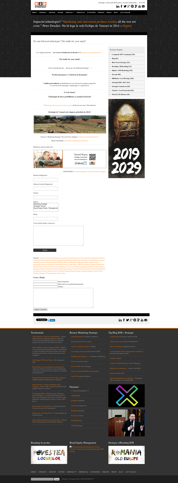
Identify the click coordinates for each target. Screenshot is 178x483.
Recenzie (74, 366)
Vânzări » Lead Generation (121, 90)
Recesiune (44, 271)
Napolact (101, 267)
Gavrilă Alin (75, 406)
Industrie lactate (38, 267)
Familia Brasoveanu (61, 264)
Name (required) (63, 281)
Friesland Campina (89, 264)
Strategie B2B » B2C (119, 82)
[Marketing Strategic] (45, 204)
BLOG (116, 12)
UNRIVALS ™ (69, 12)
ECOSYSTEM (91, 12)
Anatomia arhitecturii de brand (81, 341)
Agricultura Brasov (98, 258)
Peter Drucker (82, 269)
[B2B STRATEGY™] (40, 9)
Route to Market (58, 271)
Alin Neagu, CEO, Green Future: (42, 360)
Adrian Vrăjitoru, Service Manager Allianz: (46, 347)
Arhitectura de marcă (116, 341)
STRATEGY (42, 12)
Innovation (48, 267)
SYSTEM (60, 12)
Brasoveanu (98, 260)
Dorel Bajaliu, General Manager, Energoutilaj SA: (48, 367)
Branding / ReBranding (120, 66)
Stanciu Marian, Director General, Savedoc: (46, 420)
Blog (113, 58)
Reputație (113, 373)
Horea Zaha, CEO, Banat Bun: (42, 406)
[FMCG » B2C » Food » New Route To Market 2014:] (69, 133)
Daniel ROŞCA (58, 262)
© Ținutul (74, 391)
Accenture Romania (53, 258)
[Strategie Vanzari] (45, 206)
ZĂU (72, 425)
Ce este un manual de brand (80, 346)
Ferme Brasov (73, 264)
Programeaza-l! (94, 137)
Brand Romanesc (67, 260)
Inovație (115, 74)
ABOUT (34, 12)
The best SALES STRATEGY (80, 371)
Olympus (36, 269)
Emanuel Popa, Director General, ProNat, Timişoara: (49, 378)
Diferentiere (73, 262)
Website (60, 287)
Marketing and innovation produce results (89, 21)
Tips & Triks (75, 376)
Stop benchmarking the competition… (122, 378)
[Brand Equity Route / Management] (45, 208)
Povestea (74, 416)
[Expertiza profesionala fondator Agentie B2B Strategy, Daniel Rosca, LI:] (69, 168)
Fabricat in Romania (47, 264)
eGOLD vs (113, 358)
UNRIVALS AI (80, 12)
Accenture (42, 258)
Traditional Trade (45, 273)
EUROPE (74, 401)
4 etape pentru (114, 336)
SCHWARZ (75, 420)
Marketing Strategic (81, 267)
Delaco (66, 262)
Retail (50, 271)
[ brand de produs (76, 336)
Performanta (54, 269)
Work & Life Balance (119, 94)
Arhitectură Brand (47, 260)
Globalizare (100, 264)
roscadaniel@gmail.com (82, 171)
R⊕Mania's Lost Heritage (121, 78)
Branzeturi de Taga (87, 260)
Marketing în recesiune (66, 267)
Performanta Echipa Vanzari (68, 269)
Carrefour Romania (46, 262)
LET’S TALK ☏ (125, 12)
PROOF (109, 12)
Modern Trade (93, 267)
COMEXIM (75, 396)
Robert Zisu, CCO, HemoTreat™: (43, 413)
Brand (59, 260)
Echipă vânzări (88, 262)
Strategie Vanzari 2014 (94, 271)
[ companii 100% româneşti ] (122, 54)
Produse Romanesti (93, 269)
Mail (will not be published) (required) (70, 284)
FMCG (80, 264)
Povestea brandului (77, 361)
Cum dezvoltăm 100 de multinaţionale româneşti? (126, 351)
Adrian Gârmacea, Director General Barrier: (46, 336)
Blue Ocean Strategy (119, 62)
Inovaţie (55, 267)
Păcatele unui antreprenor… (119, 368)
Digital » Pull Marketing (120, 70)
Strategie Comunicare (119, 86)
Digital (127, 25)
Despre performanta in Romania (77, 141)
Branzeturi (77, 260)
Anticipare (36, 260)
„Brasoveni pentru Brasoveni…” (92, 52)
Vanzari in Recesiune (58, 273)
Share (52, 320)
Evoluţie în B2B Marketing (119, 363)
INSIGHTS (101, 12)
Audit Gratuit (83, 137)
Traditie (36, 273)
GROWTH (52, 12)
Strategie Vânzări (81, 271)
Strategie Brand (69, 271)
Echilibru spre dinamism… (80, 356)
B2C (54, 260)
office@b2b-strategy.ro (98, 171)
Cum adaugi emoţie (77, 351)
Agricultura (88, 258)
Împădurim (74, 411)
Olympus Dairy (45, 269)
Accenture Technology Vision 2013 (72, 258)
